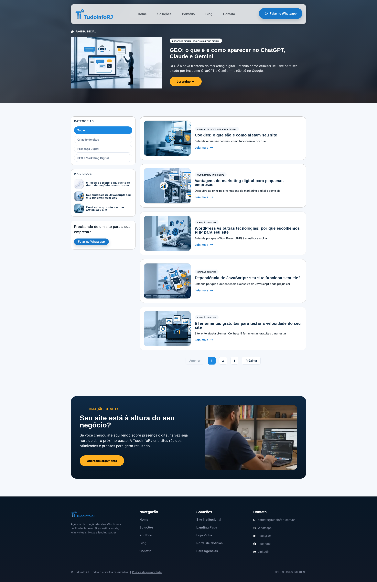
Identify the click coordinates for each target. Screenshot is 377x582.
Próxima (251, 360)
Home (142, 14)
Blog (208, 14)
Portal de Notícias (209, 543)
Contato (229, 14)
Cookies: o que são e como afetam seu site (105, 208)
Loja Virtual (204, 535)
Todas (81, 130)
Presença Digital (181, 41)
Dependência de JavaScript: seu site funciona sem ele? (108, 196)
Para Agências (207, 551)
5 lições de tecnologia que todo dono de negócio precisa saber (108, 184)
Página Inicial (86, 31)
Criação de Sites (88, 139)
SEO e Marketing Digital (206, 41)
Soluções (164, 14)
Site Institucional (208, 519)
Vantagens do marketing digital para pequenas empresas (239, 183)
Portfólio (188, 14)
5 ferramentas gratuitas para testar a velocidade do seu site (248, 325)
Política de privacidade (147, 572)
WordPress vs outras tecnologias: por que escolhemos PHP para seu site (247, 230)
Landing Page (206, 527)
